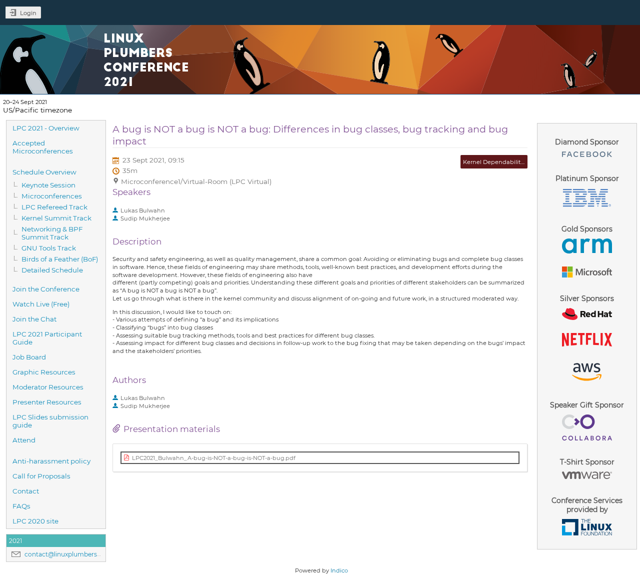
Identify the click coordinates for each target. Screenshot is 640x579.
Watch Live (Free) (41, 304)
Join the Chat (34, 319)
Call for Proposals (41, 476)
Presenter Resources (47, 402)
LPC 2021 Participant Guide (47, 338)
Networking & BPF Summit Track (52, 233)
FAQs (21, 506)
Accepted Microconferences (42, 147)
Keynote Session (49, 185)
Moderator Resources (48, 387)
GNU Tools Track (49, 248)
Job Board (29, 357)
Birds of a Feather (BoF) (60, 259)
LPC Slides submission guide (50, 421)
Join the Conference (46, 289)
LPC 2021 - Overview (46, 128)
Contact (25, 491)
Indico (339, 570)
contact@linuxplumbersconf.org (73, 554)
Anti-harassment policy (51, 461)
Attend (24, 440)
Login (28, 13)
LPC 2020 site (35, 521)
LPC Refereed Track (55, 207)
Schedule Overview (44, 172)
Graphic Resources (44, 372)
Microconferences (52, 196)
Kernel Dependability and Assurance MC (520, 162)
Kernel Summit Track (57, 218)
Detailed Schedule (52, 270)
